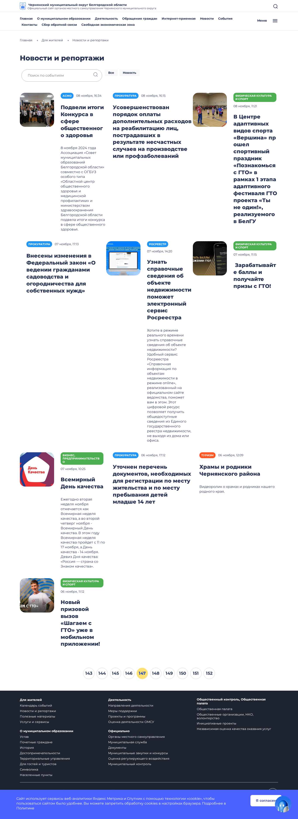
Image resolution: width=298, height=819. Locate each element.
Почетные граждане (36, 742)
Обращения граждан (139, 19)
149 (169, 673)
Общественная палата (214, 709)
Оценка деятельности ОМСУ (131, 722)
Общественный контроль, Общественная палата (231, 701)
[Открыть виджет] (283, 804)
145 (115, 673)
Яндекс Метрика (108, 799)
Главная (26, 19)
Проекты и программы (126, 716)
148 (155, 673)
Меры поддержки (122, 711)
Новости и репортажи (38, 711)
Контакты (29, 25)
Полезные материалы (37, 716)
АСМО (67, 95)
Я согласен (266, 800)
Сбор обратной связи (59, 25)
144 (102, 673)
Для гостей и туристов (38, 764)
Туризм (207, 455)
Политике (25, 808)
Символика (29, 769)
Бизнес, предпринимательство (81, 458)
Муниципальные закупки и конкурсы (138, 753)
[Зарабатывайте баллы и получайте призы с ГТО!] (210, 258)
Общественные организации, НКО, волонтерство (225, 716)
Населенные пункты (36, 775)
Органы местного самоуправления (136, 737)
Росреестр (157, 244)
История (27, 748)
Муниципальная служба (127, 742)
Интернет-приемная (179, 19)
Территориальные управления (45, 758)
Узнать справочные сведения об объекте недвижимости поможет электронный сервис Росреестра (169, 290)
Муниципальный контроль (129, 764)
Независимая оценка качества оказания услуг (234, 729)
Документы (117, 748)
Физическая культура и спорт (253, 97)
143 (88, 673)
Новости (207, 19)
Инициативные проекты (216, 723)
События (225, 19)
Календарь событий (36, 705)
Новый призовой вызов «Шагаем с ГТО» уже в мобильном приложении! (80, 623)
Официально (119, 731)
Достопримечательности (40, 753)
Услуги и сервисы (34, 722)
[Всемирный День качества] (37, 469)
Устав (24, 737)
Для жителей (31, 700)
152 (209, 673)
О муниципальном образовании (64, 19)
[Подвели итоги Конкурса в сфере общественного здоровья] (37, 109)
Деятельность (106, 19)
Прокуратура (126, 95)
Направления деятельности (130, 705)
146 (128, 673)
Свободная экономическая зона (108, 25)
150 (182, 673)
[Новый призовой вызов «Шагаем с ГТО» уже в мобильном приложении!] (37, 595)
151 (196, 673)
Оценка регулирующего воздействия (138, 758)
